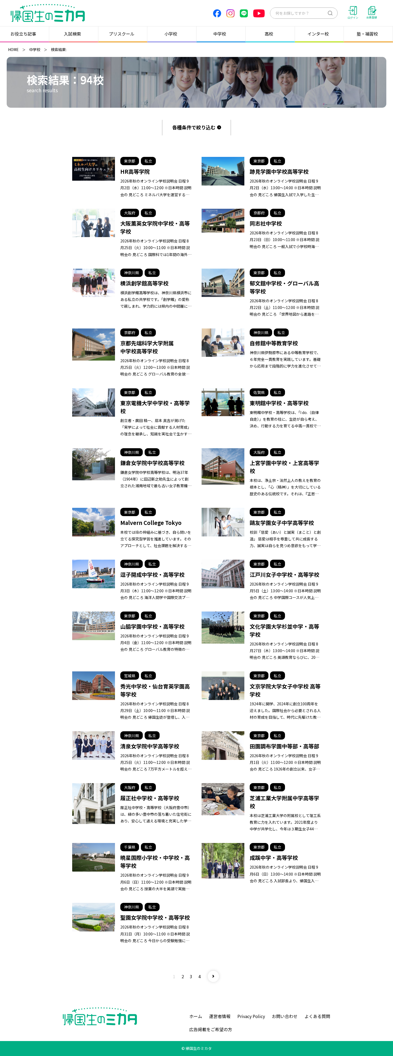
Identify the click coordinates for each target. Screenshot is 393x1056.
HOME (13, 49)
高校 (269, 33)
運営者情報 (219, 1016)
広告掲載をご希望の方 (210, 1029)
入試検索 (72, 33)
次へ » (213, 976)
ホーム (195, 1016)
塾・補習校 (367, 33)
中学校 (219, 33)
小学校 (170, 33)
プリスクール (121, 33)
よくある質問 (317, 1016)
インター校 (318, 33)
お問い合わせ (285, 1016)
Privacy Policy (251, 1016)
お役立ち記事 (23, 33)
